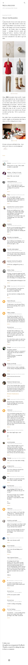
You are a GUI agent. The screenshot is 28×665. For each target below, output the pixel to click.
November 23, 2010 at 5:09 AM (15, 182)
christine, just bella (12, 520)
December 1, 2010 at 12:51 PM (14, 610)
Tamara (9, 458)
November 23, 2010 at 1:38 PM (18, 458)
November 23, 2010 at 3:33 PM (15, 467)
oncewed (14, 140)
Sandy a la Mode (11, 363)
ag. (8, 538)
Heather (9, 224)
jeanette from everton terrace (15, 207)
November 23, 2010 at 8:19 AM (14, 302)
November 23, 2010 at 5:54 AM (14, 208)
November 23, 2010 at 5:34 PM (15, 510)
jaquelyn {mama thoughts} (14, 261)
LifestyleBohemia (12, 181)
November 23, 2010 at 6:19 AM (14, 225)
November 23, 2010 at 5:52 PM (14, 521)
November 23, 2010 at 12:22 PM (16, 430)
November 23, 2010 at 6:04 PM (16, 538)
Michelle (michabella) (13, 237)
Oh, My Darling (11, 609)
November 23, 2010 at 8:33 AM (15, 314)
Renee (9, 163)
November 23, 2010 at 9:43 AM (17, 374)
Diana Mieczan (11, 301)
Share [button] (3, 155)
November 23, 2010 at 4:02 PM (17, 476)
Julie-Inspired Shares (12, 557)
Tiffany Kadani (11, 312)
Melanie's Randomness (13, 382)
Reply (8, 169)
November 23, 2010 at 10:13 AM (17, 399)
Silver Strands (10, 545)
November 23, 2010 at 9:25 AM (14, 328)
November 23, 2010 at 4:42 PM (15, 487)
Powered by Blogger (15, 660)
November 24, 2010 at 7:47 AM (15, 580)
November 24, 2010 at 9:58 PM (15, 592)
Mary (8, 194)
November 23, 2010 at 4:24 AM (18, 163)
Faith (8, 399)
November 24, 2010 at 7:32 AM (15, 558)
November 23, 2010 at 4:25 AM (15, 173)
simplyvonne (10, 466)
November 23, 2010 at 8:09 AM (18, 286)
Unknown (9, 410)
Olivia (8, 374)
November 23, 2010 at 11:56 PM (15, 547)
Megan (9, 347)
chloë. (8, 286)
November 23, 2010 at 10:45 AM (15, 411)
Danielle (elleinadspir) (13, 249)
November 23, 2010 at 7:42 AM (15, 250)
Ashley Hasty (10, 270)
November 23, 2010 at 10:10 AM (15, 383)
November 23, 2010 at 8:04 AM (15, 271)
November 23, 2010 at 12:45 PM (15, 443)
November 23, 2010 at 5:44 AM (17, 194)
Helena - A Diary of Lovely (14, 172)
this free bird (10, 485)
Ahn (8, 476)
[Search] (25, 2)
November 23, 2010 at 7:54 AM (15, 262)
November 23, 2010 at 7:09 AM (15, 238)
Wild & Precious (8, 5)
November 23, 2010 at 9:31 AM (18, 347)
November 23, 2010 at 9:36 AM (15, 365)
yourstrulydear (11, 442)
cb (7, 430)
